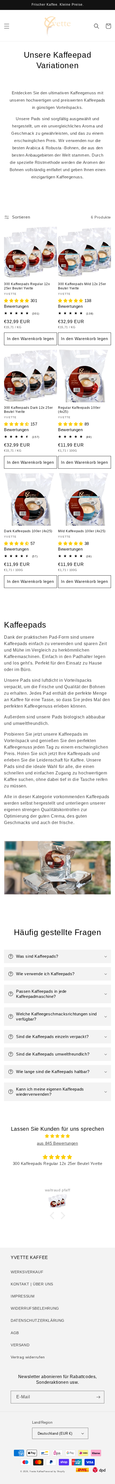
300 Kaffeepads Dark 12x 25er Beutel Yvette (28, 410)
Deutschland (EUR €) (55, 1433)
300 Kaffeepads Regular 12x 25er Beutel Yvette (27, 286)
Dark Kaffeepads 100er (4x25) (28, 531)
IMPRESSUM (22, 1296)
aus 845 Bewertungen (57, 1143)
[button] (7, 26)
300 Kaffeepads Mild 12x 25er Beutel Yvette (82, 286)
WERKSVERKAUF (27, 1272)
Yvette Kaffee (36, 1471)
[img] (57, 1136)
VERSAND (20, 1345)
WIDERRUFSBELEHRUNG (35, 1308)
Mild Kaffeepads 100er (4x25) (82, 531)
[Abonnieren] (98, 1397)
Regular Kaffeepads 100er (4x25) (79, 410)
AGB (15, 1333)
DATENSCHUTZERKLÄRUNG (37, 1320)
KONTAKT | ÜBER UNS (32, 1284)
